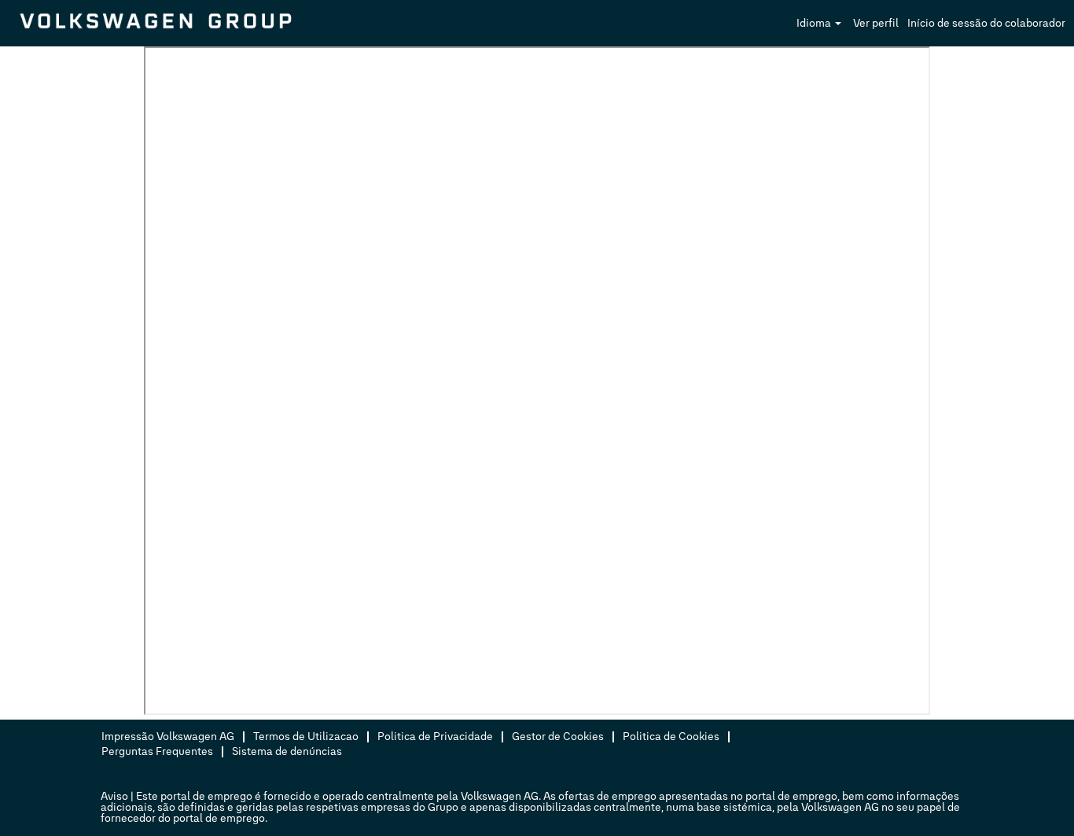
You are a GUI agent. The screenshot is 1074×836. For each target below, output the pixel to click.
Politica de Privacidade (435, 736)
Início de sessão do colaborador (986, 23)
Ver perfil (876, 23)
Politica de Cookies (671, 736)
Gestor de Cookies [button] (558, 736)
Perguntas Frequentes (157, 751)
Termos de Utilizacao (306, 736)
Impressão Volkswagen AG (167, 736)
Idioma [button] (814, 23)
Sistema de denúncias (287, 751)
